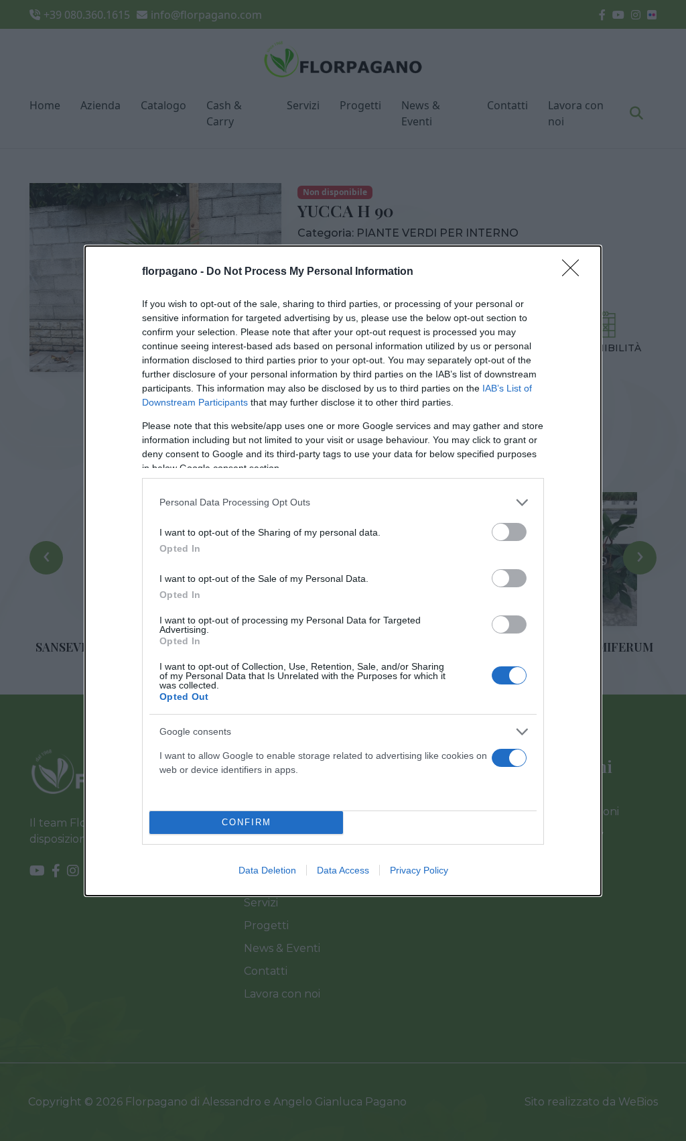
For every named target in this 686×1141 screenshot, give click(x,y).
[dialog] (343, 571)
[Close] (575, 272)
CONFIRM (246, 822)
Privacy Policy (419, 870)
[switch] (509, 532)
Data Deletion (267, 870)
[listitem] (343, 502)
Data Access (343, 870)
